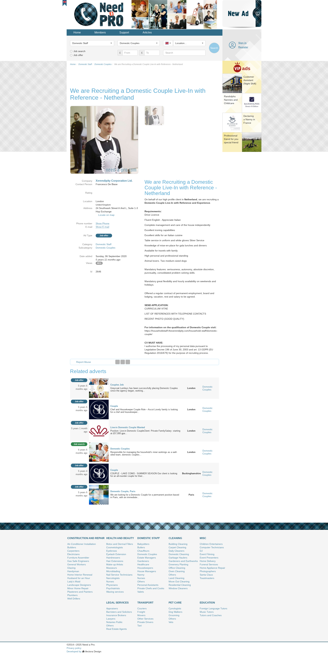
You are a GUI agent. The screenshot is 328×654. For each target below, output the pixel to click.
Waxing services (115, 591)
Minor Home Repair (77, 588)
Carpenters (73, 550)
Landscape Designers (79, 585)
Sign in (242, 42)
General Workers (76, 564)
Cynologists (175, 608)
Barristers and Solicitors (119, 612)
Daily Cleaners (176, 550)
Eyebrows (111, 550)
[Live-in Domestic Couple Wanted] (99, 430)
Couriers (142, 608)
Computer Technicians (212, 547)
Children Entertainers (211, 544)
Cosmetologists (114, 547)
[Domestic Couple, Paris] (99, 494)
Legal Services (117, 602)
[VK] (128, 362)
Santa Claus (206, 574)
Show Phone (102, 223)
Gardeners (143, 561)
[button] (64, 2)
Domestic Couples (105, 247)
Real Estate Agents (116, 629)
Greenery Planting (178, 564)
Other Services (145, 618)
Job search (79, 51)
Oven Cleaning (177, 571)
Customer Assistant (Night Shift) (249, 80)
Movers (141, 615)
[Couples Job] (99, 388)
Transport (145, 602)
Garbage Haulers (178, 557)
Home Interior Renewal (79, 574)
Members (100, 32)
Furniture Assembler (78, 557)
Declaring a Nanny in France (249, 119)
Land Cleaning (176, 578)
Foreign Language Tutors (213, 608)
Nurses (110, 581)
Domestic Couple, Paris (122, 491)
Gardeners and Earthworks (183, 561)
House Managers (146, 571)
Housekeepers (145, 567)
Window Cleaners (178, 588)
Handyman (73, 571)
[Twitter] (122, 362)
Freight (141, 612)
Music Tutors (207, 612)
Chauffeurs (143, 550)
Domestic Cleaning (179, 554)
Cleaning (175, 538)
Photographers (208, 571)
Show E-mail (102, 227)
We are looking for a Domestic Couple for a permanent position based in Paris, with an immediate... (144, 496)
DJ (201, 550)
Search (214, 48)
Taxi (139, 625)
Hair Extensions (114, 561)
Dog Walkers (175, 612)
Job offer (78, 55)
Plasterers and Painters (80, 591)
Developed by (74, 651)
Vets (171, 622)
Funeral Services (209, 564)
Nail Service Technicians (119, 574)
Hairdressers (113, 557)
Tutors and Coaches (211, 615)
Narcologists (113, 578)
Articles (147, 32)
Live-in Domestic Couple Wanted (127, 427)
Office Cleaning (177, 567)
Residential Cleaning (180, 585)
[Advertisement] (242, 205)
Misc (203, 538)
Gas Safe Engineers (78, 561)
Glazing (71, 567)
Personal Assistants (147, 585)
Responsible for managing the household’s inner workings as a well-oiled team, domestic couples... (143, 453)
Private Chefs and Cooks (150, 588)
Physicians (112, 585)
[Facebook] (117, 362)
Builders (71, 547)
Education (207, 602)
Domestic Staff (103, 244)
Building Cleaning (178, 544)
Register (243, 47)
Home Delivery (208, 561)
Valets (140, 591)
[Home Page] (99, 14)
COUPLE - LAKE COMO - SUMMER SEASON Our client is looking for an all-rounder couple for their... (143, 474)
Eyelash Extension (116, 554)
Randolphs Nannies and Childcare (231, 100)
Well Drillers (73, 598)
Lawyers (110, 618)
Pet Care (175, 602)
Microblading (113, 571)
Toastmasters (207, 578)
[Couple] (99, 409)
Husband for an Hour (78, 578)
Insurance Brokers (116, 615)
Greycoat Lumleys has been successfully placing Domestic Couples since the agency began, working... (144, 389)
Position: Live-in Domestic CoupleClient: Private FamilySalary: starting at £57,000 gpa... (145, 432)
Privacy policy (74, 648)
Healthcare (143, 564)
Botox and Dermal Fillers (119, 544)
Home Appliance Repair (212, 567)
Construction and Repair (86, 538)
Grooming (174, 615)
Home (77, 32)
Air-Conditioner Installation (81, 544)
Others (141, 581)
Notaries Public (114, 622)
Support (124, 32)
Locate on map (106, 215)
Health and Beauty (120, 538)
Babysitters (143, 544)
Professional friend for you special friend (231, 139)
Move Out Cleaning (179, 581)
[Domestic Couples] (99, 452)
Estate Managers (146, 557)
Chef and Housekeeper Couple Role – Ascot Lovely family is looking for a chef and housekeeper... (144, 410)
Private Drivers (145, 622)
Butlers (141, 547)
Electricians (73, 554)
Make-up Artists (114, 564)
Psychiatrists (113, 588)
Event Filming (207, 554)
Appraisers (112, 608)
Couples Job (117, 384)
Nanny (140, 574)
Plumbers (72, 595)
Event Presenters (209, 557)
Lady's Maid (73, 581)
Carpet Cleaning (177, 547)
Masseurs (111, 567)
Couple (114, 406)
